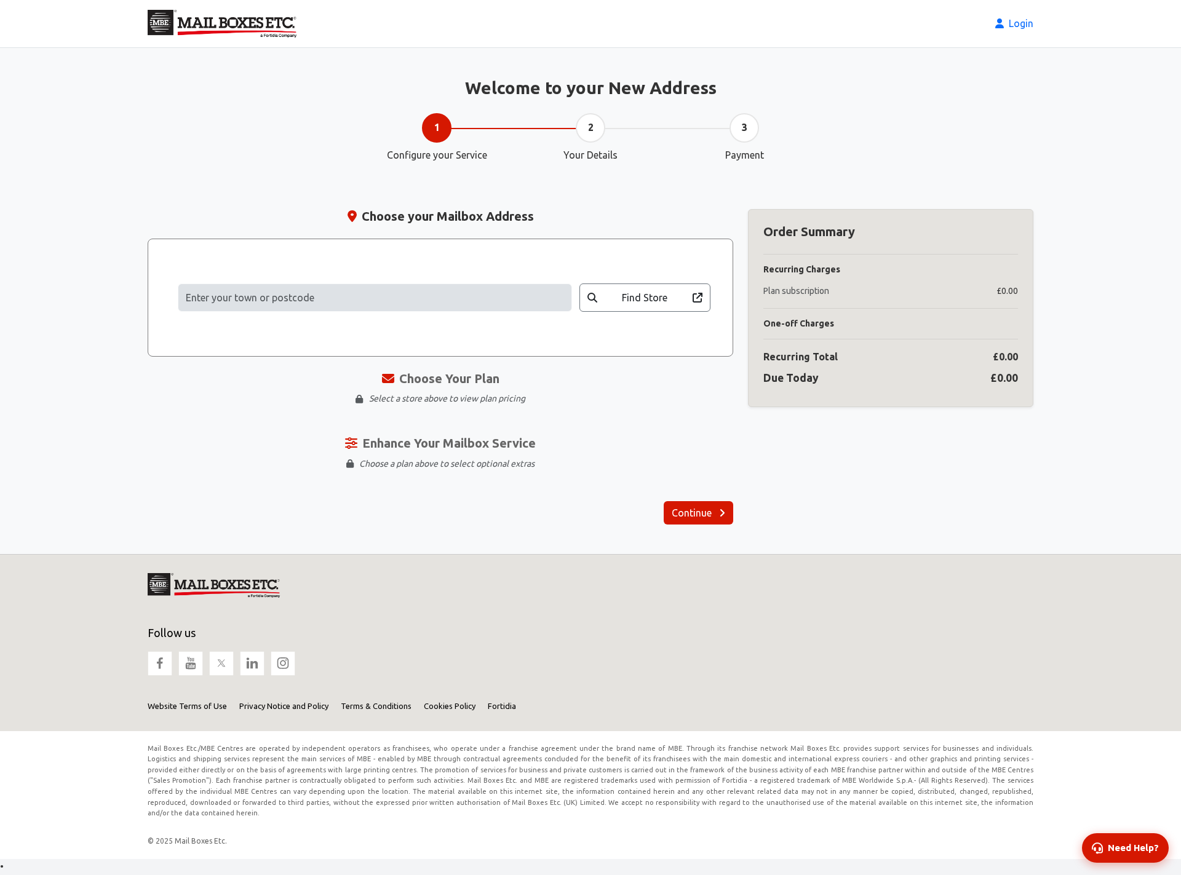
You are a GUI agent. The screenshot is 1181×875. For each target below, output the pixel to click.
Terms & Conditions (376, 706)
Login (1019, 23)
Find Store (644, 297)
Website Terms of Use (187, 706)
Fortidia (502, 706)
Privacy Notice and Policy (283, 706)
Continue (693, 512)
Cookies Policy (449, 706)
